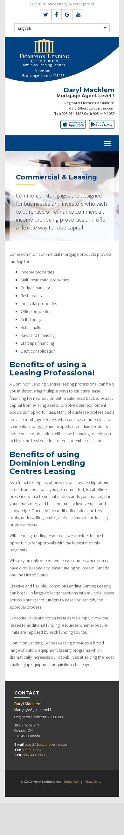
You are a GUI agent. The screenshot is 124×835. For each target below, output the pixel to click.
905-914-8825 (72, 113)
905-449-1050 (103, 113)
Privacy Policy (93, 781)
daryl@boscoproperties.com (91, 108)
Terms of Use (71, 781)
